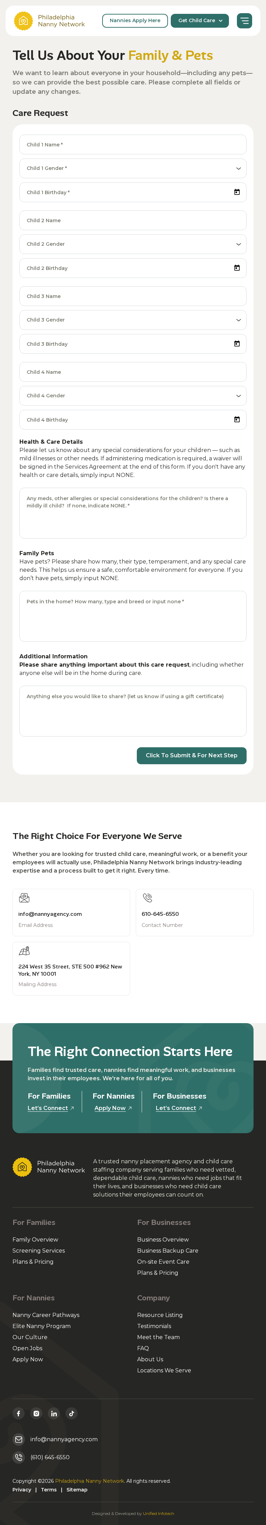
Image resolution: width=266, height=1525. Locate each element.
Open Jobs (27, 1348)
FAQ (143, 1348)
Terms (49, 1490)
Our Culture (29, 1337)
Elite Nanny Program (41, 1326)
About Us (150, 1359)
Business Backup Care (167, 1250)
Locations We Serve (164, 1370)
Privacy (21, 1490)
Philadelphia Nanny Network (89, 1481)
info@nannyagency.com (50, 914)
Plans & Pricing (33, 1261)
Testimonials (154, 1326)
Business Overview (163, 1239)
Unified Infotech (158, 1513)
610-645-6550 (160, 914)
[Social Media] (18, 1413)
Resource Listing (160, 1315)
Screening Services (38, 1250)
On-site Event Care (163, 1261)
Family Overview (35, 1239)
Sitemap (77, 1490)
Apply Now (27, 1359)
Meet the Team (158, 1337)
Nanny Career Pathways (45, 1315)
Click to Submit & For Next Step (192, 755)
